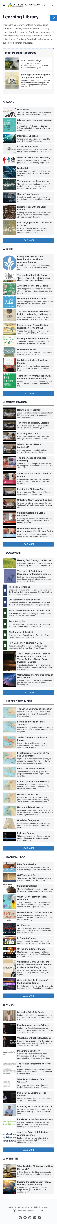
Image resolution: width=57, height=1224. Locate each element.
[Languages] (51, 5)
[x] (39, 1217)
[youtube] (34, 1217)
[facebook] (20, 1217)
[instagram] (25, 1217)
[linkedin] (29, 1217)
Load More (28, 240)
